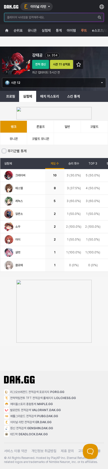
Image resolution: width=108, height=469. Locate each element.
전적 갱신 (40, 64)
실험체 (27, 96)
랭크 (13, 127)
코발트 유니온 (40, 139)
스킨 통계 (73, 96)
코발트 (94, 127)
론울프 (40, 127)
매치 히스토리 (49, 96)
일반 (67, 127)
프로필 (10, 96)
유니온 (14, 139)
